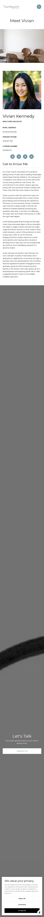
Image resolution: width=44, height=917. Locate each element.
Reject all (22, 898)
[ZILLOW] (12, 156)
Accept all (22, 910)
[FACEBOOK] (25, 156)
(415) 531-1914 (8, 141)
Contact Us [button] (22, 751)
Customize (22, 904)
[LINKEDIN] (31, 156)
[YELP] (19, 156)
